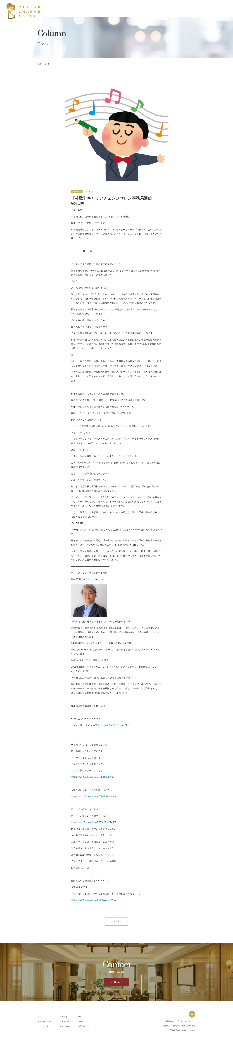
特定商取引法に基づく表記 (184, 1026)
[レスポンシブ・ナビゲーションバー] (227, 6)
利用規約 (165, 1026)
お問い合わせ (83, 1026)
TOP (39, 64)
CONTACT (116, 982)
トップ (40, 1017)
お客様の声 (64, 1022)
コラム (46, 64)
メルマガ (63, 1017)
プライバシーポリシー (186, 1021)
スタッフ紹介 (65, 1026)
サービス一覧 (43, 1026)
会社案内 (169, 1021)
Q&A (80, 1017)
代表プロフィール (45, 1022)
